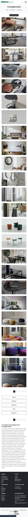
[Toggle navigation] (26, 2)
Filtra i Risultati (14, 15)
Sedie (2, 482)
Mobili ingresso (18, 479)
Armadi (2, 491)
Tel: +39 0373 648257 (19, 500)
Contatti (3, 500)
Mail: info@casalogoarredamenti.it (21, 503)
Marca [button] (14, 397)
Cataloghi (3, 498)
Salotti (16, 477)
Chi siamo (3, 495)
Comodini (3, 489)
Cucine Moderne (4, 477)
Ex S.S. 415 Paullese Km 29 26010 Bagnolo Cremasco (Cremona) (20, 497)
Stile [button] (14, 409)
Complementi (17, 486)
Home (7, 9)
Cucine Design (4, 476)
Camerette (3, 488)
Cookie (5, 516)
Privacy (1, 516)
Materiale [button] (14, 405)
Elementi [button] (14, 401)
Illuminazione (17, 480)
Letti (2, 486)
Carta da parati (18, 488)
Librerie (16, 476)
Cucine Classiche (4, 479)
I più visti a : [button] (14, 413)
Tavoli (2, 480)
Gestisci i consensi (12, 516)
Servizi (2, 497)
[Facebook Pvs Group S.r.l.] (15, 512)
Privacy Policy (23, 510)
